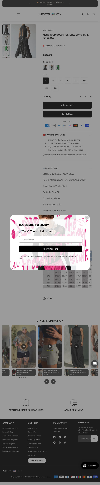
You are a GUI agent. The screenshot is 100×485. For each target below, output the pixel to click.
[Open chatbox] (94, 363)
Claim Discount (50, 248)
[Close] (87, 217)
